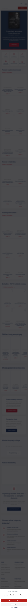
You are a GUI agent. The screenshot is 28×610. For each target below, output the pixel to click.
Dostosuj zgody (14, 604)
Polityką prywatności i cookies (18, 595)
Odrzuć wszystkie (14, 607)
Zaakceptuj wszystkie (14, 600)
